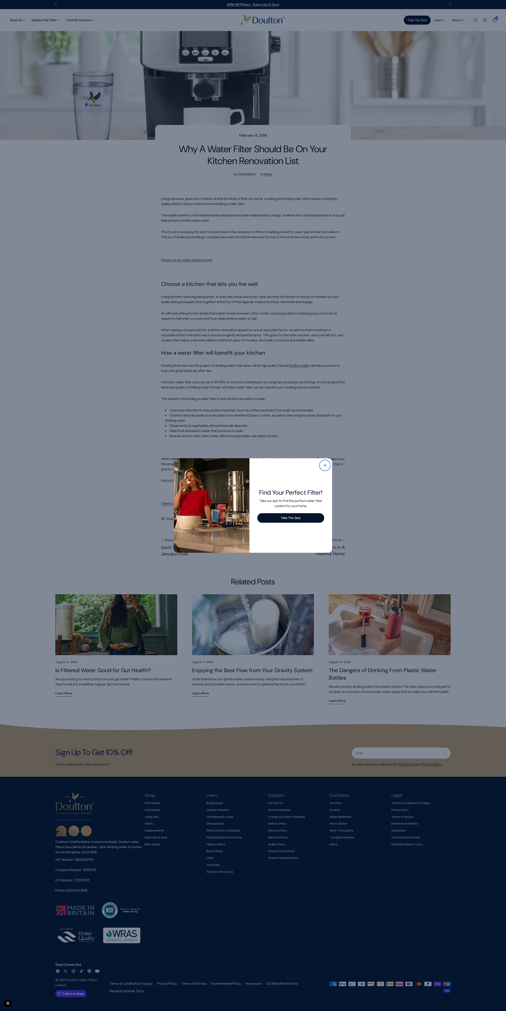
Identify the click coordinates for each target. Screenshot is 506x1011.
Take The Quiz (291, 518)
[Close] (325, 465)
